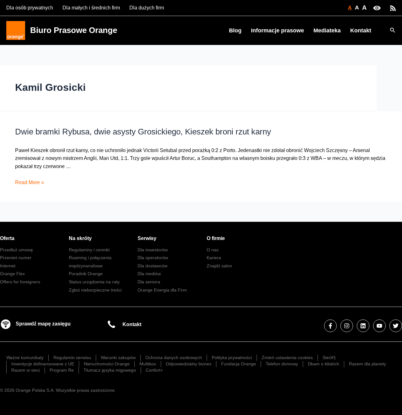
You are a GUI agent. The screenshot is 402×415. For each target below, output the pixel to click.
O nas (213, 249)
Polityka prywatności (232, 357)
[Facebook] (330, 325)
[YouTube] (379, 325)
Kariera (214, 257)
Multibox (147, 363)
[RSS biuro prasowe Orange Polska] (393, 7)
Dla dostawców (152, 265)
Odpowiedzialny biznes (188, 363)
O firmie (216, 238)
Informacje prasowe (277, 30)
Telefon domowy (282, 363)
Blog (235, 30)
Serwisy (147, 238)
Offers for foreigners (20, 281)
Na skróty (80, 238)
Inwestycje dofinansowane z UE (42, 363)
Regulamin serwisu (72, 357)
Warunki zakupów (118, 357)
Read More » (29, 182)
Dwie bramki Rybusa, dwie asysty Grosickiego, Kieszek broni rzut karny (143, 131)
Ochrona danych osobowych (173, 357)
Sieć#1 (329, 357)
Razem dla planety (367, 363)
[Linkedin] (363, 325)
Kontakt (360, 30)
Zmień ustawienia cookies (287, 357)
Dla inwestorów (153, 249)
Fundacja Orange (238, 363)
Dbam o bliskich (323, 363)
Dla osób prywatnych (29, 7)
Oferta (7, 238)
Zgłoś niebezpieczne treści (95, 289)
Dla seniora (149, 281)
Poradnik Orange (86, 273)
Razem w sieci (25, 370)
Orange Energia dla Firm (162, 289)
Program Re (62, 370)
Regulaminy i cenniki (89, 249)
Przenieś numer (15, 257)
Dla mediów (149, 273)
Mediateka (327, 30)
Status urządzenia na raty (94, 281)
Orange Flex (12, 273)
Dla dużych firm (146, 7)
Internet (7, 265)
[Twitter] (395, 325)
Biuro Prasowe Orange (73, 30)
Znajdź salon (219, 265)
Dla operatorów (153, 257)
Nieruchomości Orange (107, 363)
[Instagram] (346, 325)
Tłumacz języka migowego (110, 370)
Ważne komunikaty (25, 357)
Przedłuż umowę (16, 249)
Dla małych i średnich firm (91, 7)
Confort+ (154, 370)
